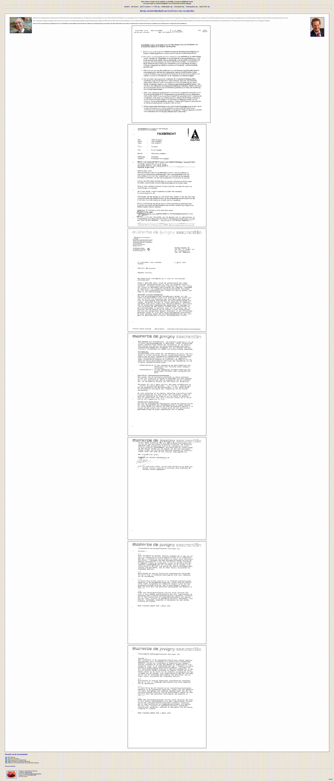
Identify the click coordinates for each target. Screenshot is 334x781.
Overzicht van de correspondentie (16, 754)
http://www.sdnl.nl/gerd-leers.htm (33, 773)
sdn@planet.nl (28, 772)
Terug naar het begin (10, 766)
